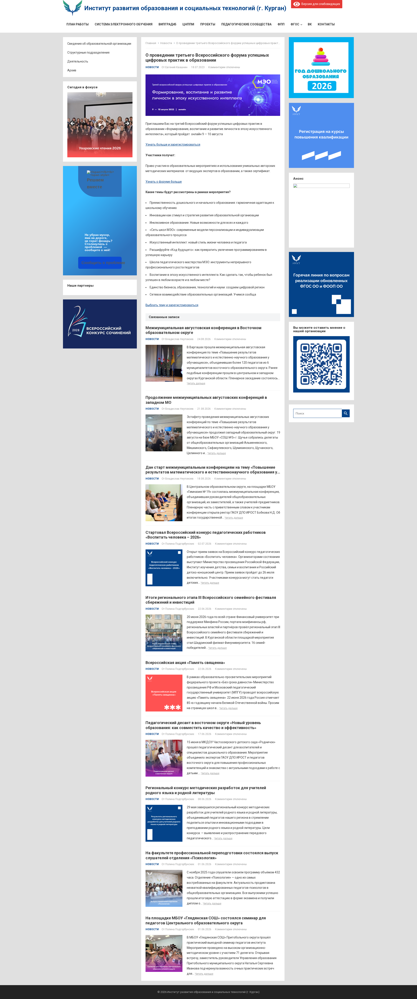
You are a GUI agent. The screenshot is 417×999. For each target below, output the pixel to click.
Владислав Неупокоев (179, 339)
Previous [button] (73, 123)
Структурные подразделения (88, 52)
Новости (166, 43)
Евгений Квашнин (176, 67)
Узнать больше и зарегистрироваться (173, 144)
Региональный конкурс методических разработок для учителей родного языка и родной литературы (206, 790)
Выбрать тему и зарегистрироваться (172, 305)
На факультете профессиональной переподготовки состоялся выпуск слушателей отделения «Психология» (212, 855)
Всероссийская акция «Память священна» (185, 662)
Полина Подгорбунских (179, 543)
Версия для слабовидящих (320, 4)
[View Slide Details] (99, 124)
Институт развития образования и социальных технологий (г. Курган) (185, 8)
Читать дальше (196, 383)
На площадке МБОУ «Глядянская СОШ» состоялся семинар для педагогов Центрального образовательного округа (206, 920)
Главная (151, 43)
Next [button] (127, 123)
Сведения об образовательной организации (99, 43)
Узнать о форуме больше (164, 181)
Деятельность (77, 61)
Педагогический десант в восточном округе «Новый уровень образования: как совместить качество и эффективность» (203, 725)
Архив (71, 70)
